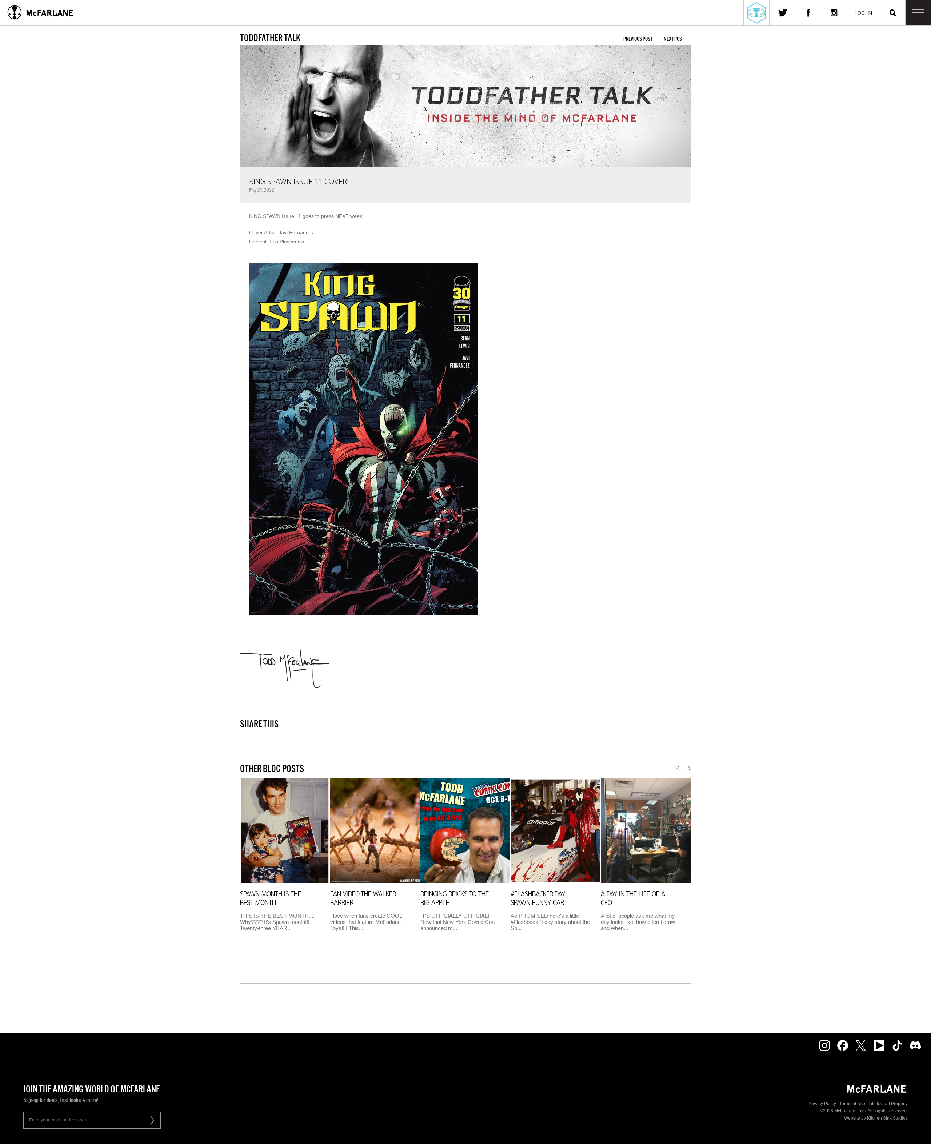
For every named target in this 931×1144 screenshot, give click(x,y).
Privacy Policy (822, 1103)
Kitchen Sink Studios (887, 1118)
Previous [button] (678, 768)
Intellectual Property (888, 1103)
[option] (285, 857)
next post (674, 39)
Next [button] (689, 768)
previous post (637, 39)
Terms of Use (852, 1103)
